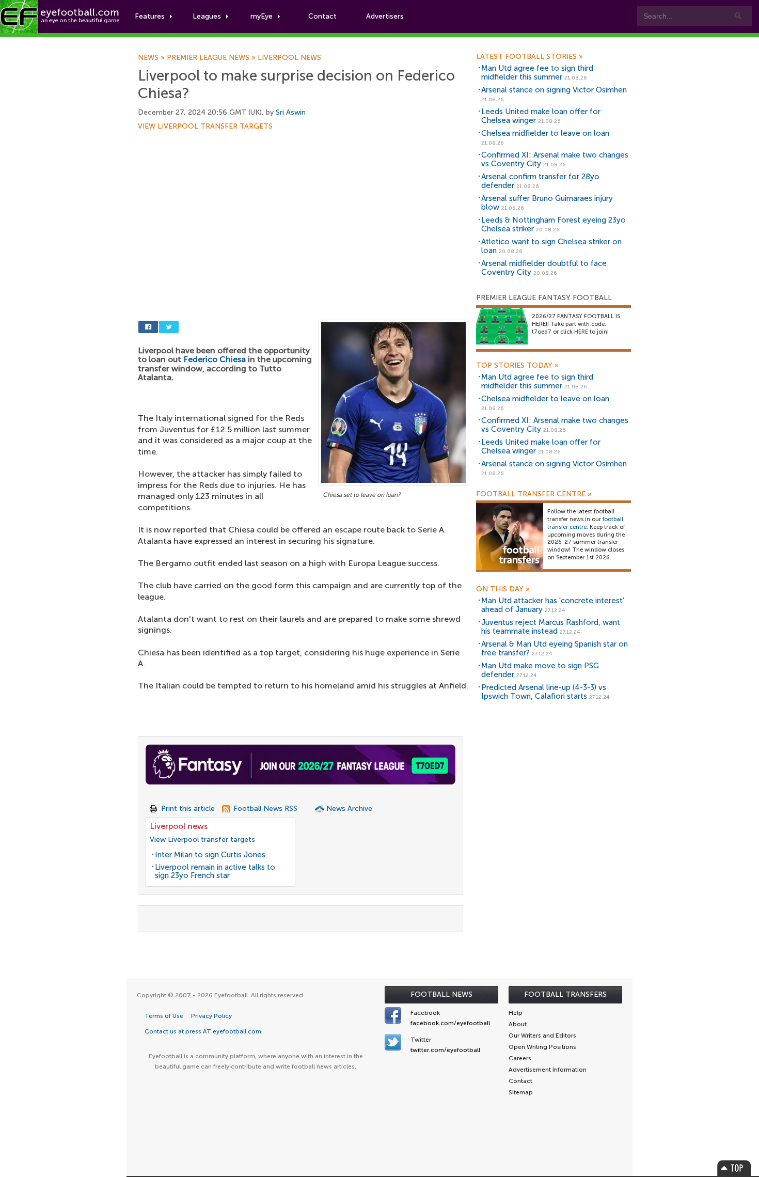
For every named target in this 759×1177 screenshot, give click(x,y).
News (152, 57)
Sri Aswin (291, 112)
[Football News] (60, 16)
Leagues (207, 16)
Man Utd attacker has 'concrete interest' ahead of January (552, 605)
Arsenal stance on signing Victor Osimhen (554, 90)
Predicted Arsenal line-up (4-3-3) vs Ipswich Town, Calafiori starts (543, 692)
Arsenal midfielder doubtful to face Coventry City (544, 268)
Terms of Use (164, 1015)
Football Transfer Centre (534, 494)
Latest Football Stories (529, 56)
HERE (581, 331)
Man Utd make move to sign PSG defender (540, 670)
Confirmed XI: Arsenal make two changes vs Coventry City (554, 159)
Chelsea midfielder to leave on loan (545, 133)
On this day (503, 589)
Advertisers (385, 16)
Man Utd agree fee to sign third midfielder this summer (537, 73)
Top (734, 1168)
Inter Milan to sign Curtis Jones (210, 854)
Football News (441, 994)
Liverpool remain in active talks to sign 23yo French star (215, 871)
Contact (322, 16)
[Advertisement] (303, 206)
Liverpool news (289, 57)
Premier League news (212, 57)
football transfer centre (585, 523)
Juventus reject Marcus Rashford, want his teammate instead (550, 627)
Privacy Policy (211, 1015)
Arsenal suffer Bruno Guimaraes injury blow (547, 203)
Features (150, 16)
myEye (261, 16)
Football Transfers (565, 994)
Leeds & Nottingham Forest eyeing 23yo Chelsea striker (553, 224)
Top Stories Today (517, 365)
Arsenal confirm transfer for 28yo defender (540, 181)
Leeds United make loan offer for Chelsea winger (540, 116)
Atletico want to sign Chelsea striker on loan (551, 246)
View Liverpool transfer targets (205, 126)
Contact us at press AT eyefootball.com (203, 1031)
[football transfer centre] (509, 536)
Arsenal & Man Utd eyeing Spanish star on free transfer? (554, 648)
